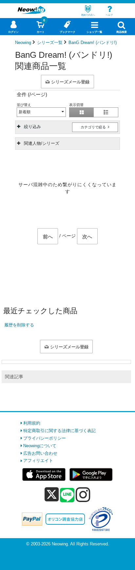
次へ (87, 236)
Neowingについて (39, 445)
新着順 (24, 112)
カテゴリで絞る (94, 127)
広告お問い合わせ (40, 453)
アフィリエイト (38, 460)
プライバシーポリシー (44, 438)
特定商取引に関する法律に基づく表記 (59, 430)
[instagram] (83, 494)
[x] (52, 494)
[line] (67, 495)
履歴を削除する (19, 324)
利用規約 (31, 423)
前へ (48, 236)
